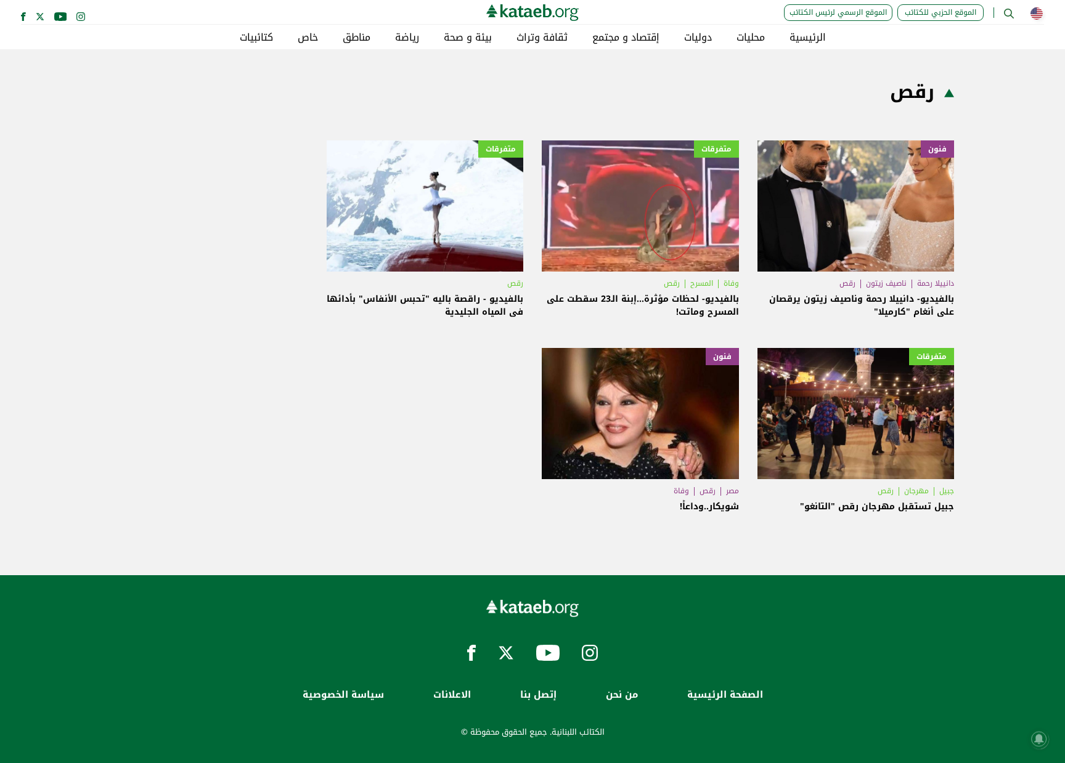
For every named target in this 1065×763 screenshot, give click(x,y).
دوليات (698, 37)
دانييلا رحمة (935, 283)
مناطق (356, 37)
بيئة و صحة (468, 37)
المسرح (701, 283)
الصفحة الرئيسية (725, 695)
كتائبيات (256, 37)
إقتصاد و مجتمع (625, 37)
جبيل (946, 491)
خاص (308, 37)
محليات (751, 37)
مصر (732, 491)
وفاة (731, 283)
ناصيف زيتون (886, 283)
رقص (847, 283)
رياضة (407, 37)
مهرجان (916, 491)
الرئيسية (808, 37)
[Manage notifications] (1039, 739)
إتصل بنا (538, 695)
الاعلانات (452, 695)
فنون (937, 149)
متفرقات (716, 149)
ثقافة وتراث (542, 37)
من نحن (622, 695)
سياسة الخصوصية (343, 695)
